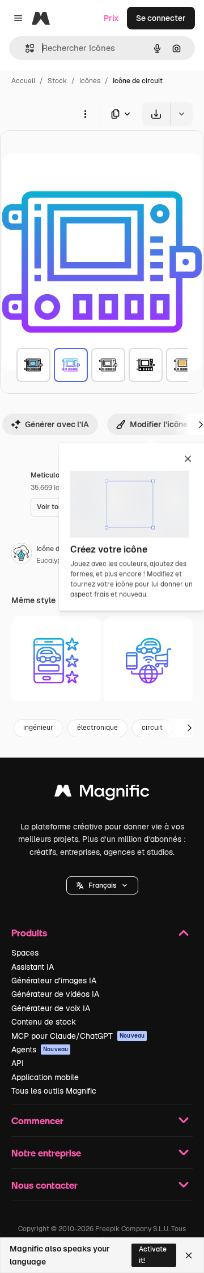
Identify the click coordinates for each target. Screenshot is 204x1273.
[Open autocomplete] (25, 48)
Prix (111, 18)
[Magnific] (102, 793)
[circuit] (33, 365)
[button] (102, 885)
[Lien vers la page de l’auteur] (21, 555)
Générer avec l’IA (57, 424)
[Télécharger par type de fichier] (121, 114)
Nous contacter (44, 1185)
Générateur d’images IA (53, 980)
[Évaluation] (56, 661)
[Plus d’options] (85, 113)
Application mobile (45, 1077)
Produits (29, 933)
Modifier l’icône (159, 424)
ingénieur (38, 727)
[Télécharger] (156, 114)
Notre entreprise (46, 1153)
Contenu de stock (43, 1022)
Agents (39, 1049)
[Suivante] (189, 728)
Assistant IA (32, 967)
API (17, 1063)
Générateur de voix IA (50, 1008)
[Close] (188, 1255)
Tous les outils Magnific (53, 1091)
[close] (188, 459)
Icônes (89, 80)
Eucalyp (48, 560)
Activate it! (153, 1255)
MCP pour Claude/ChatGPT (77, 1036)
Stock (57, 80)
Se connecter (161, 18)
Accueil (23, 80)
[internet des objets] (148, 661)
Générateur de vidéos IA (55, 994)
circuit (152, 727)
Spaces (25, 953)
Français (102, 885)
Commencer (37, 1120)
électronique (97, 727)
